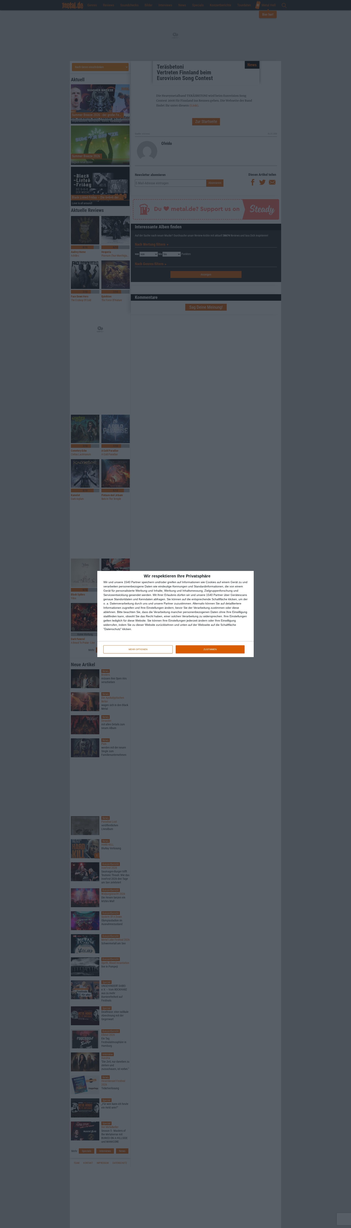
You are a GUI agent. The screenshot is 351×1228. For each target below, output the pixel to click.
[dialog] (175, 614)
